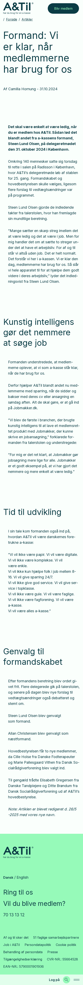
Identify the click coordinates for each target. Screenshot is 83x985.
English (22, 877)
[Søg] (66, 979)
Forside (11, 19)
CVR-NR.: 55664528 (62, 959)
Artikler (27, 19)
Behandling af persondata (23, 952)
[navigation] (76, 979)
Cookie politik (66, 945)
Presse (52, 952)
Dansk (8, 877)
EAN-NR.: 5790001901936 (23, 966)
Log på (54, 980)
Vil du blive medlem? (34, 903)
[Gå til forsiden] (18, 8)
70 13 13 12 (14, 914)
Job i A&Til (11, 945)
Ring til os (18, 892)
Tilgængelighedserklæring (22, 959)
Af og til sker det (15, 937)
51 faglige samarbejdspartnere (56, 937)
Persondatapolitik (38, 945)
